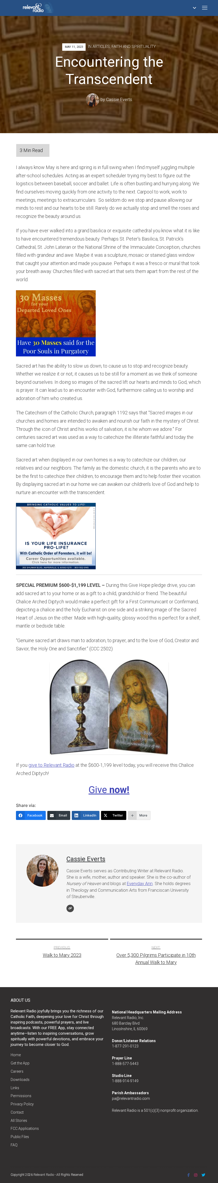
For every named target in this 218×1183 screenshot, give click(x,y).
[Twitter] (203, 1175)
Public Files (20, 1137)
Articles (101, 46)
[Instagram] (195, 1175)
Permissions (21, 1096)
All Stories (19, 1120)
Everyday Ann (140, 883)
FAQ (14, 1145)
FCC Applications (25, 1128)
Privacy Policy (22, 1104)
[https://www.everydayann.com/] (70, 908)
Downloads (20, 1079)
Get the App (20, 1063)
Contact (17, 1112)
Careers (17, 1071)
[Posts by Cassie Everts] (93, 99)
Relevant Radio (43, 1175)
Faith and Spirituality (134, 46)
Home (16, 1055)
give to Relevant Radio (51, 765)
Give (109, 789)
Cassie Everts (119, 99)
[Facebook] (188, 1175)
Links (15, 1088)
